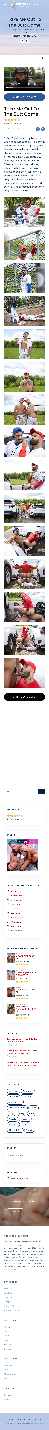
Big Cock (13, 1096)
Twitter (7, 1399)
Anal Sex (13, 1124)
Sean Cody (16, 900)
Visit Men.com (23, 97)
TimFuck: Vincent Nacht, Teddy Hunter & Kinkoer (22, 1040)
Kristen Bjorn (16, 930)
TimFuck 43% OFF (25, 989)
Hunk (31, 1113)
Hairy (21, 1113)
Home (7, 29)
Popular (16, 29)
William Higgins (18, 895)
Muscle (12, 1119)
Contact (8, 1395)
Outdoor (25, 1119)
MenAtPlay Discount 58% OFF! (26, 1007)
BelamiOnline (17, 891)
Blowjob (27, 1096)
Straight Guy (15, 1130)
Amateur (13, 1091)
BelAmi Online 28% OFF (26, 957)
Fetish (33, 1108)
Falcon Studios (17, 926)
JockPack (15, 904)
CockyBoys (16, 922)
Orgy (11, 1113)
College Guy (15, 1102)
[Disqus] (24, 741)
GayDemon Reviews (20, 1178)
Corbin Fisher (17, 917)
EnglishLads (16, 913)
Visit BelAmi (14, 1211)
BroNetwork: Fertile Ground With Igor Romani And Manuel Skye (23, 1064)
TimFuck (14, 909)
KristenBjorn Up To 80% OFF (26, 974)
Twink (29, 1130)
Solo (25, 1124)
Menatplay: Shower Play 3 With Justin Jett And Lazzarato (22, 1052)
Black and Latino (17, 1108)
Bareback (28, 1091)
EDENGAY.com (37, 1423)
